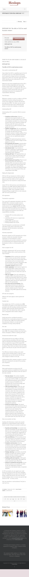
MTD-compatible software (14, 264)
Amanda (5, 489)
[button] (3, 513)
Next (24, 21)
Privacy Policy (14, 564)
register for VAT (16, 206)
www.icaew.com (19, 539)
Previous (20, 21)
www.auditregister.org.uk (17, 538)
